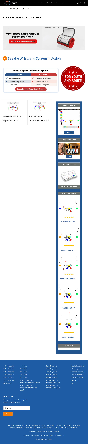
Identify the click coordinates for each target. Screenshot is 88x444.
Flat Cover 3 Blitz (36, 116)
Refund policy (7, 383)
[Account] (78, 3)
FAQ (73, 383)
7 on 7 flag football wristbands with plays (53, 387)
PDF (47, 120)
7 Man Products (8, 375)
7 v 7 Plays (23, 375)
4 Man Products (8, 366)
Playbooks (50, 3)
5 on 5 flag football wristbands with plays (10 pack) (28, 388)
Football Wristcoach (78, 372)
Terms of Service (8, 380)
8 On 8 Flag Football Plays (18, 9)
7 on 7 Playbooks (51, 375)
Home (6, 9)
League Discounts (77, 378)
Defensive (15, 120)
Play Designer (34, 3)
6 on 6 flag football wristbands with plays (53, 382)
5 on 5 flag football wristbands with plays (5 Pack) (30, 382)
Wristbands (42, 3)
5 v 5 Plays (23, 369)
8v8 (7, 120)
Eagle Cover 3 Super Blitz (12, 116)
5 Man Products (8, 369)
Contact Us (75, 380)
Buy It (69, 156)
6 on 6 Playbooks (51, 372)
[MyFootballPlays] (10, 3)
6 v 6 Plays (23, 372)
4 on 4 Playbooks (51, 366)
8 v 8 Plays (23, 378)
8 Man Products (8, 378)
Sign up (8, 414)
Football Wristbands (78, 366)
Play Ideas (63, 3)
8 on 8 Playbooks (51, 378)
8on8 (34, 120)
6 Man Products (8, 372)
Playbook (6, 122)
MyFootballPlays (46, 439)
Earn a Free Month (77, 375)
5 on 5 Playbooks (51, 369)
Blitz (29, 9)
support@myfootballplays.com (54, 435)
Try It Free (69, 132)
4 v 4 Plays (23, 366)
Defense (42, 120)
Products (56, 3)
